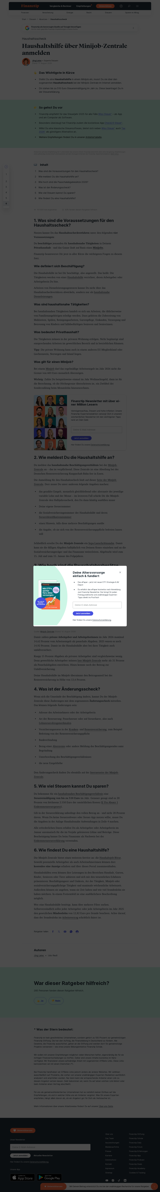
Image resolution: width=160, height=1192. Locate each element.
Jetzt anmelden (83, 613)
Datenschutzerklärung (101, 620)
